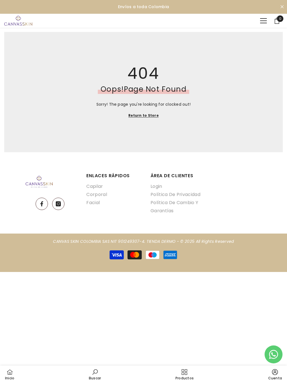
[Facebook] (42, 204)
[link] (94, 374)
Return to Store (143, 115)
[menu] (263, 20)
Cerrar (282, 7)
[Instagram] (58, 204)
